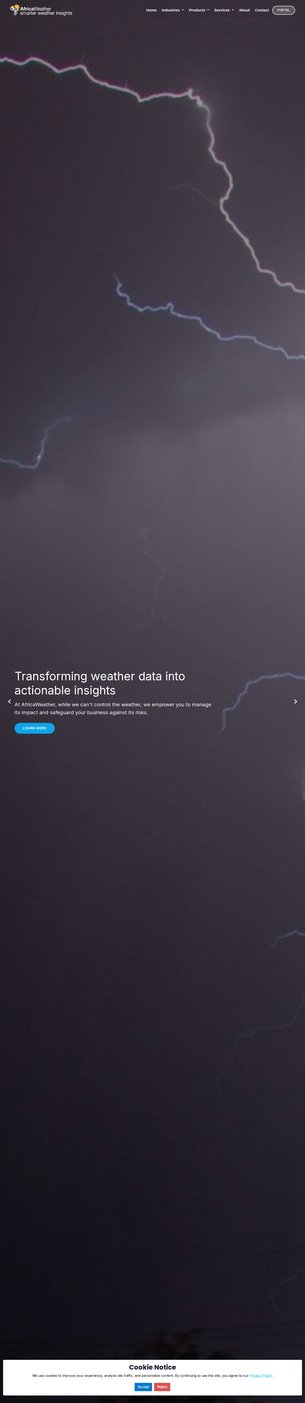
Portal (284, 10)
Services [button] (222, 10)
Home (151, 10)
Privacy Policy (261, 1375)
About (244, 10)
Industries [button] (171, 10)
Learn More (34, 729)
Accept (143, 1387)
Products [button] (197, 10)
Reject (162, 1387)
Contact (262, 10)
